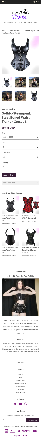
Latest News (21, 272)
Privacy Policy (20, 386)
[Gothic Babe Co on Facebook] (20, 404)
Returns (20, 374)
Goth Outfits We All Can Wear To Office (20, 276)
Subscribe (33, 420)
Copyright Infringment (20, 383)
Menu (6, 2)
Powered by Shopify (31, 427)
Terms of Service (20, 393)
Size (3, 143)
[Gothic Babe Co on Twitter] (15, 404)
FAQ (20, 377)
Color (4, 133)
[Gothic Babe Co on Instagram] (25, 404)
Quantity (5, 163)
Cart (37, 2)
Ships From (6, 153)
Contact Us (20, 390)
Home (3, 31)
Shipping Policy (20, 380)
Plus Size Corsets (14, 31)
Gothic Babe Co (20, 427)
